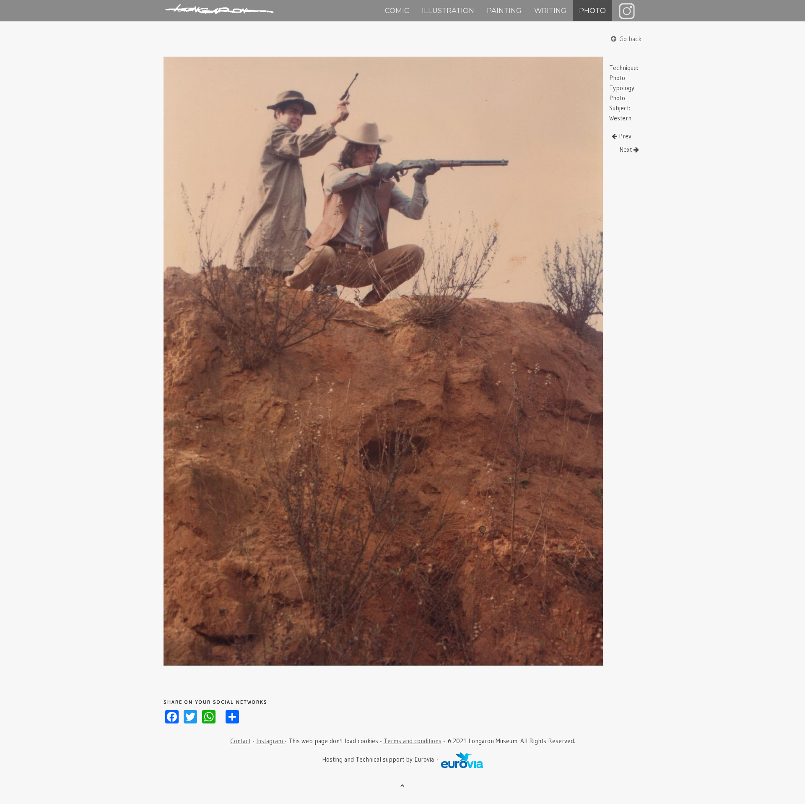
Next (626, 150)
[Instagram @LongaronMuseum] (626, 10)
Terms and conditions (412, 741)
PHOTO (592, 10)
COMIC (397, 10)
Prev (624, 136)
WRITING (550, 10)
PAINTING (504, 10)
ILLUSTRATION (448, 10)
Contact (240, 741)
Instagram (270, 741)
